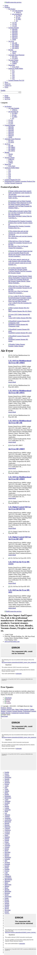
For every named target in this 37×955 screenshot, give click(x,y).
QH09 (14, 39)
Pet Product (11, 9)
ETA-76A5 (15, 67)
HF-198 (14, 43)
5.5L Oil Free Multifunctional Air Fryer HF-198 (19, 422)
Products (7, 7)
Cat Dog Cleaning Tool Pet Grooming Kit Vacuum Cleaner (20, 272)
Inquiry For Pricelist (7, 694)
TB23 (14, 53)
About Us (7, 84)
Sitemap (9, 708)
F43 (13, 78)
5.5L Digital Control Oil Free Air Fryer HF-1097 (19, 538)
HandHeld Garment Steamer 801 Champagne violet (18, 325)
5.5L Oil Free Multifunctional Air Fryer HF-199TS (19, 392)
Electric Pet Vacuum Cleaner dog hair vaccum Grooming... (19, 255)
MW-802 (15, 31)
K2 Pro (10, 161)
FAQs (6, 87)
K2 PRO (18, 16)
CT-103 (14, 26)
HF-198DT (15, 44)
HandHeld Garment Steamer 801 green (20, 333)
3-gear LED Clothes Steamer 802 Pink (19, 318)
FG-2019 (15, 58)
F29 (13, 72)
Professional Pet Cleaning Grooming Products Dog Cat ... (19, 227)
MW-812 (15, 36)
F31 (13, 73)
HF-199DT (15, 46)
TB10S (14, 51)
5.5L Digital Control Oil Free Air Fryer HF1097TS (19, 508)
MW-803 (15, 33)
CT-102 (14, 24)
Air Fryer (11, 41)
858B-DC (15, 61)
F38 (13, 77)
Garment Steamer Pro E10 (16, 80)
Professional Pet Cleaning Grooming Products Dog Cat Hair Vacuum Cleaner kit (20, 182)
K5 (17, 21)
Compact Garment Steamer (14, 711)
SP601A (18, 12)
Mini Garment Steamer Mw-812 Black (19, 311)
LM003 (14, 63)
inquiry (10, 382)
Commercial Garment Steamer (20, 713)
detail (14, 382)
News (6, 82)
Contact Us (8, 85)
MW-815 (15, 38)
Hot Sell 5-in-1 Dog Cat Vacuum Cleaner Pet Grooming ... (18, 292)
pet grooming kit (17, 14)
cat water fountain (17, 10)
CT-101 (14, 22)
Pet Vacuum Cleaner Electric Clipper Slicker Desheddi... (19, 282)
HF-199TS (15, 48)
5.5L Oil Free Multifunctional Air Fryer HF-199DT (19, 362)
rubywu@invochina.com (12, 641)
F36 (13, 75)
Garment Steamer (13, 27)
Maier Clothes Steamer (22, 709)
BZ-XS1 (14, 56)
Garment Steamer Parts (8, 709)
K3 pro (18, 17)
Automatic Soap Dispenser (16, 55)
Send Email (4, 716)
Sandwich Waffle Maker (15, 68)
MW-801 (15, 29)
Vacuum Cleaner (13, 60)
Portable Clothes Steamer (15, 346)
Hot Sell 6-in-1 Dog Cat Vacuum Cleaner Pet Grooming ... (18, 247)
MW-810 (15, 34)
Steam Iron (11, 65)
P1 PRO (18, 19)
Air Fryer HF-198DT (16, 449)
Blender (10, 50)
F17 (13, 70)
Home (6, 5)
